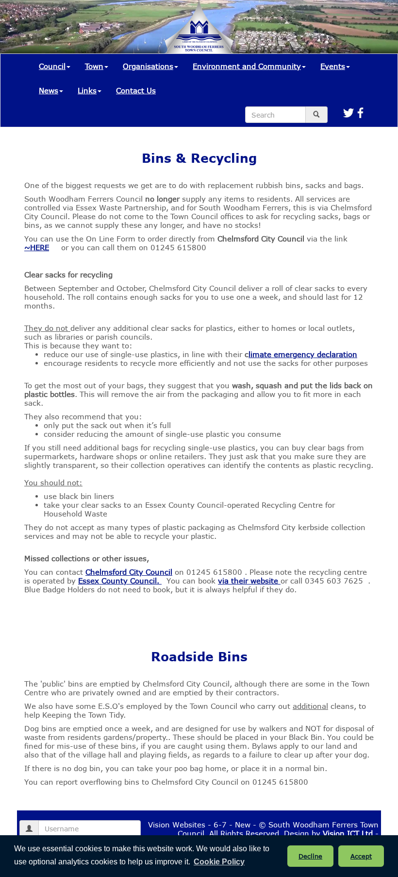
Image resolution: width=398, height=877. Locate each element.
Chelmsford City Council (128, 571)
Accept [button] (361, 856)
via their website (249, 580)
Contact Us (136, 90)
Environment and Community (247, 66)
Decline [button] (310, 856)
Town (94, 66)
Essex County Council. (120, 580)
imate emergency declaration (303, 354)
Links (87, 90)
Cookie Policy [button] (219, 862)
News (48, 90)
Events (332, 66)
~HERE (36, 247)
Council (52, 66)
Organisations (148, 66)
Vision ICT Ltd (348, 833)
